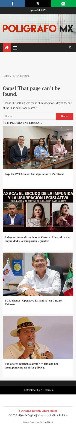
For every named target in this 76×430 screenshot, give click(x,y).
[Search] (70, 47)
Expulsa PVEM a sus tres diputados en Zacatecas (34, 173)
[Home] (7, 48)
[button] (15, 47)
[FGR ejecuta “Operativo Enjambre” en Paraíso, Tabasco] (38, 274)
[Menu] (15, 47)
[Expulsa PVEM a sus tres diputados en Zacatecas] (38, 147)
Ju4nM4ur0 (48, 422)
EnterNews (30, 389)
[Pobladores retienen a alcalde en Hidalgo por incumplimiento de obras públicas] (38, 337)
